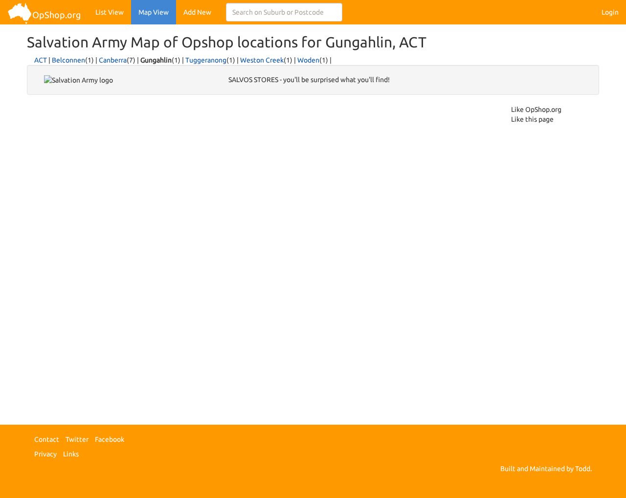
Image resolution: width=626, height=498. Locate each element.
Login (610, 12)
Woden (308, 60)
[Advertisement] (74, 251)
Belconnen (68, 60)
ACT (40, 60)
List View (109, 12)
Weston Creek (262, 60)
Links (71, 454)
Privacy (45, 454)
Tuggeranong (205, 60)
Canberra (113, 60)
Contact (46, 439)
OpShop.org (56, 15)
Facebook (109, 439)
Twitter (77, 439)
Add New (197, 12)
